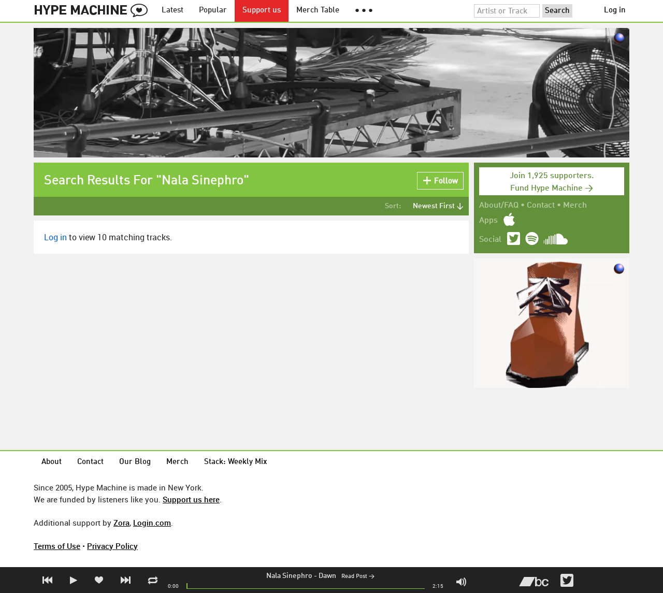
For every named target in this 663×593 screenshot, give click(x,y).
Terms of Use (57, 546)
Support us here (191, 499)
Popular (213, 11)
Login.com (152, 522)
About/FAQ (498, 205)
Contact (541, 205)
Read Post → (357, 577)
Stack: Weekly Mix (235, 462)
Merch (575, 205)
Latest (172, 11)
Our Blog (135, 462)
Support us (261, 11)
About (51, 462)
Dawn (327, 576)
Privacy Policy (112, 546)
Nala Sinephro (289, 576)
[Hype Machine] (94, 11)
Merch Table (317, 11)
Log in (615, 11)
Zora (121, 522)
